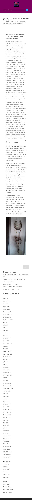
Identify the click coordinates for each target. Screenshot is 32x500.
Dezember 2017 (7, 452)
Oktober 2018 (7, 436)
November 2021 (7, 375)
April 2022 (6, 367)
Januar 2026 (6, 309)
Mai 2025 (5, 330)
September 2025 (8, 320)
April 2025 (6, 333)
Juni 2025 (6, 327)
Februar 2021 (7, 383)
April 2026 (6, 306)
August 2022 (6, 359)
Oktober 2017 (7, 454)
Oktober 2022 (7, 357)
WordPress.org (7, 492)
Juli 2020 (5, 393)
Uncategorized (7, 24)
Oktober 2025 (7, 317)
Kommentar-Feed (8, 489)
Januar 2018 (6, 449)
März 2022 (6, 370)
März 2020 (6, 401)
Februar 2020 (7, 404)
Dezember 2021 (7, 372)
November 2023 (7, 343)
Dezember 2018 (7, 430)
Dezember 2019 (7, 409)
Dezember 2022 (7, 351)
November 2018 (7, 433)
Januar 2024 (6, 341)
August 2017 (6, 457)
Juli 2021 (5, 378)
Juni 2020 (6, 396)
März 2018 (6, 444)
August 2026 (6, 301)
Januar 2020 (6, 407)
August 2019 (6, 417)
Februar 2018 (7, 446)
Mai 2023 (5, 349)
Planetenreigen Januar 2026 (11, 289)
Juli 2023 (5, 346)
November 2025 (7, 314)
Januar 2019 (6, 428)
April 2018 (6, 441)
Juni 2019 (6, 420)
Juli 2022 (5, 362)
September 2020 (8, 388)
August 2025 (6, 322)
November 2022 (7, 354)
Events (5, 467)
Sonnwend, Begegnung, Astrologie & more (15, 279)
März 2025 (6, 335)
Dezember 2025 (7, 312)
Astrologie (22, 21)
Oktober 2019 (7, 415)
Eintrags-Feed (7, 487)
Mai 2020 (5, 399)
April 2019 (6, 425)
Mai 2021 (5, 380)
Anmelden (6, 484)
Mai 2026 (5, 304)
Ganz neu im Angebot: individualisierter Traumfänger (16, 19)
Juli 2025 (5, 325)
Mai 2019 (5, 423)
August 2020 (6, 391)
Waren (14, 24)
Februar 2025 (7, 338)
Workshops (6, 474)
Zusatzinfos (20, 24)
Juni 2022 (6, 364)
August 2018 (6, 438)
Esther (7, 21)
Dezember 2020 (7, 386)
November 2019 (7, 412)
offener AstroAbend (8, 282)
